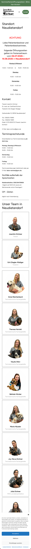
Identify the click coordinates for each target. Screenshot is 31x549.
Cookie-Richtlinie (7, 546)
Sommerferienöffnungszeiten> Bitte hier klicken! (15, 3)
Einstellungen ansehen (15, 543)
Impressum (25, 546)
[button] (28, 514)
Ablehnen (15, 538)
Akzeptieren (15, 533)
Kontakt (25, 12)
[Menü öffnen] (19, 12)
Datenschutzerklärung (17, 546)
